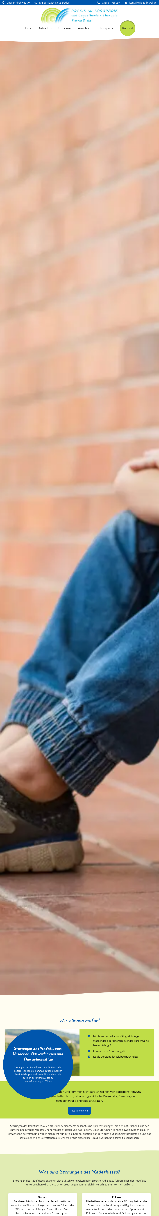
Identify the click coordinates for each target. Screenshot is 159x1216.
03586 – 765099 (110, 2)
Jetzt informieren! (79, 1110)
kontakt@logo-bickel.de (143, 2)
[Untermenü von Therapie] (112, 28)
